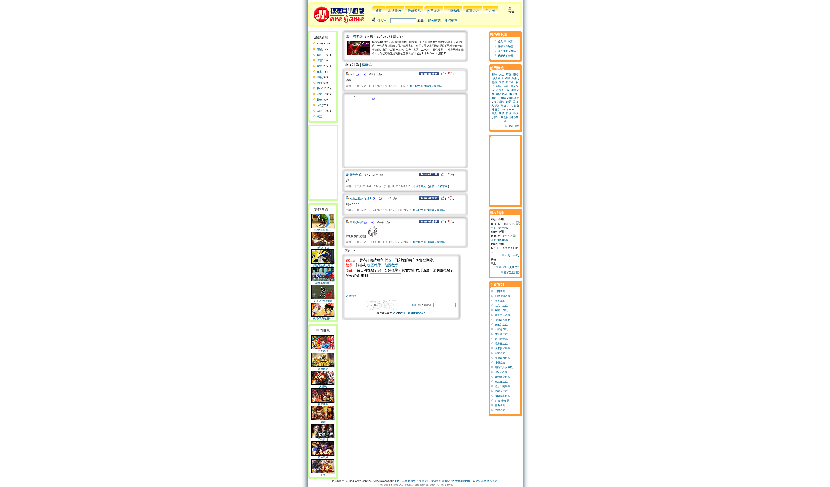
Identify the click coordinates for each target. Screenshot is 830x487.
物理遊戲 (500, 410)
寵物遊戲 (500, 405)
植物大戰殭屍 (502, 319)
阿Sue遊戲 (501, 372)
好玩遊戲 (440, 485)
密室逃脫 (498, 101)
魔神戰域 (323, 457)
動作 (319, 88)
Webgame (508, 109)
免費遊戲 (449, 485)
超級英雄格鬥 (323, 283)
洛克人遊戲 (501, 305)
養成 (501, 82)
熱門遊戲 (433, 11)
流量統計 (424, 480)
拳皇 (496, 117)
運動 (319, 77)
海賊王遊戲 (501, 310)
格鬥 (319, 82)
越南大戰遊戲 (502, 395)
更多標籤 (513, 125)
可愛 (508, 74)
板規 (388, 260)
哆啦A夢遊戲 (502, 400)
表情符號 (351, 295)
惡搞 (494, 82)
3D (510, 105)
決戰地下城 (322, 247)
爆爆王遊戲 (501, 343)
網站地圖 (436, 480)
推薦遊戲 (453, 11)
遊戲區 (422, 485)
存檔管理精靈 (505, 46)
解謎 (506, 86)
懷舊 (319, 60)
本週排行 (394, 11)
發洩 (515, 113)
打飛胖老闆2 (501, 227)
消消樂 (502, 97)
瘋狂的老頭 (354, 36)
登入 (394, 313)
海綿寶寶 (513, 97)
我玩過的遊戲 (505, 55)
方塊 (319, 105)
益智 (319, 66)
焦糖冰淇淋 (357, 222)
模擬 (507, 78)
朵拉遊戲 (500, 353)
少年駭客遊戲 (502, 348)
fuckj (353, 74)
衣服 (319, 111)
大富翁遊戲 (501, 329)
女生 (501, 74)
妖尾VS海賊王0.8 (323, 318)
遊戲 (386, 485)
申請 (510, 41)
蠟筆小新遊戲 (502, 315)
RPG (319, 43)
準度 (503, 105)
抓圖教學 (374, 265)
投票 (319, 116)
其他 (319, 99)
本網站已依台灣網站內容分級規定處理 (464, 480)
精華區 (367, 65)
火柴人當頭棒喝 (323, 300)
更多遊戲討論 (512, 272)
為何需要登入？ (417, 313)
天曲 (323, 475)
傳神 (323, 422)
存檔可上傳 (502, 90)
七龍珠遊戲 (501, 391)
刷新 (414, 305)
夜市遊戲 (500, 300)
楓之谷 (504, 117)
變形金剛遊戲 (502, 386)
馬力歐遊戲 (501, 338)
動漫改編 (501, 93)
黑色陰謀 (323, 439)
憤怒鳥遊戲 (501, 334)
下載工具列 (400, 480)
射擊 (319, 94)
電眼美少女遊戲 (504, 367)
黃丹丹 (354, 174)
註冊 (402, 313)
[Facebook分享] (429, 74)
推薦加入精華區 (433, 85)
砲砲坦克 (323, 368)
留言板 (490, 11)
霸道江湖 (323, 404)
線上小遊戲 (414, 485)
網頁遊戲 (472, 11)
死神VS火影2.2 (323, 230)
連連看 (510, 82)
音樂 (319, 49)
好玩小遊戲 (404, 485)
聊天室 (382, 20)
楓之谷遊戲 (501, 381)
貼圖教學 (391, 265)
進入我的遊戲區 (507, 50)
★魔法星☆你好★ (361, 198)
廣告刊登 (492, 480)
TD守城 (513, 93)
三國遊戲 (500, 291)
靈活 (515, 74)
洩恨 (501, 113)
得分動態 (434, 20)
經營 (498, 86)
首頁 (378, 11)
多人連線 (498, 78)
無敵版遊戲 (501, 324)
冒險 (508, 113)
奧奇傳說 (323, 351)
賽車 (319, 71)
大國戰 (323, 386)
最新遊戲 (414, 11)
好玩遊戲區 (431, 485)
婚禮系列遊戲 (502, 357)
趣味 (494, 74)
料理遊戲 (500, 362)
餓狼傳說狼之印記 (323, 265)
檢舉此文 (415, 85)
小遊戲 (380, 485)
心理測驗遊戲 (502, 296)
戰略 (319, 54)
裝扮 (514, 78)
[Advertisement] (382, 132)
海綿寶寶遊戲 (502, 376)
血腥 (494, 97)
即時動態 (451, 20)
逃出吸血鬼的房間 (509, 267)
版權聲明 (413, 480)
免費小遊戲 (393, 485)
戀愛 (508, 101)
